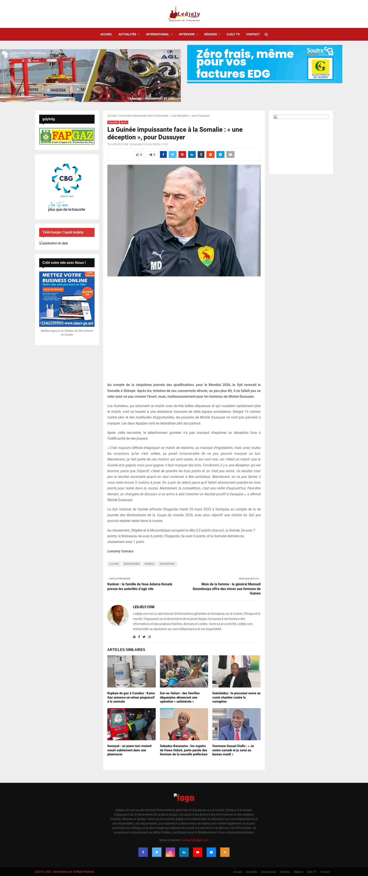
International (157, 34)
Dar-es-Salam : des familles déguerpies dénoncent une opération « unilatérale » (180, 697)
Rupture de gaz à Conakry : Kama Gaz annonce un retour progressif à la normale (131, 697)
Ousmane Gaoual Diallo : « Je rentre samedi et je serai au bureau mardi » (233, 750)
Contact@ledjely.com (195, 840)
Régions (210, 34)
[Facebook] (143, 852)
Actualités (127, 34)
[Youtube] (197, 852)
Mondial (149, 564)
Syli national (167, 564)
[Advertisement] (184, 332)
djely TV (233, 34)
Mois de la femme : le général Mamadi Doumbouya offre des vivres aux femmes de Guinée (227, 588)
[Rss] (225, 852)
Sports (124, 122)
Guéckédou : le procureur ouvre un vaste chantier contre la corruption (236, 697)
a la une (114, 564)
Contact (253, 34)
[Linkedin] (184, 852)
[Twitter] (156, 852)
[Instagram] (170, 852)
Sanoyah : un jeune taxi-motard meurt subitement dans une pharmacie (129, 750)
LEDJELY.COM (120, 144)
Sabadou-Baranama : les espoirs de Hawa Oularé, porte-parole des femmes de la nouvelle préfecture (183, 750)
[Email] (211, 852)
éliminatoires (131, 564)
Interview (186, 34)
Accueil (106, 34)
